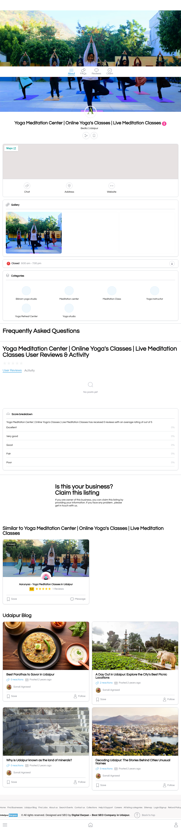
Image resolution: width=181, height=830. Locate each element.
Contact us (80, 807)
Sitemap (148, 807)
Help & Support (106, 807)
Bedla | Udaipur (89, 128)
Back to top (148, 815)
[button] (5, 825)
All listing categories (133, 807)
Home (3, 807)
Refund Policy (174, 807)
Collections (92, 807)
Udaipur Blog (30, 807)
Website (111, 192)
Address (69, 192)
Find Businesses (15, 807)
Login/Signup (160, 807)
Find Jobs (43, 807)
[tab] (12, 371)
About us (53, 807)
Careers (118, 807)
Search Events (66, 807)
